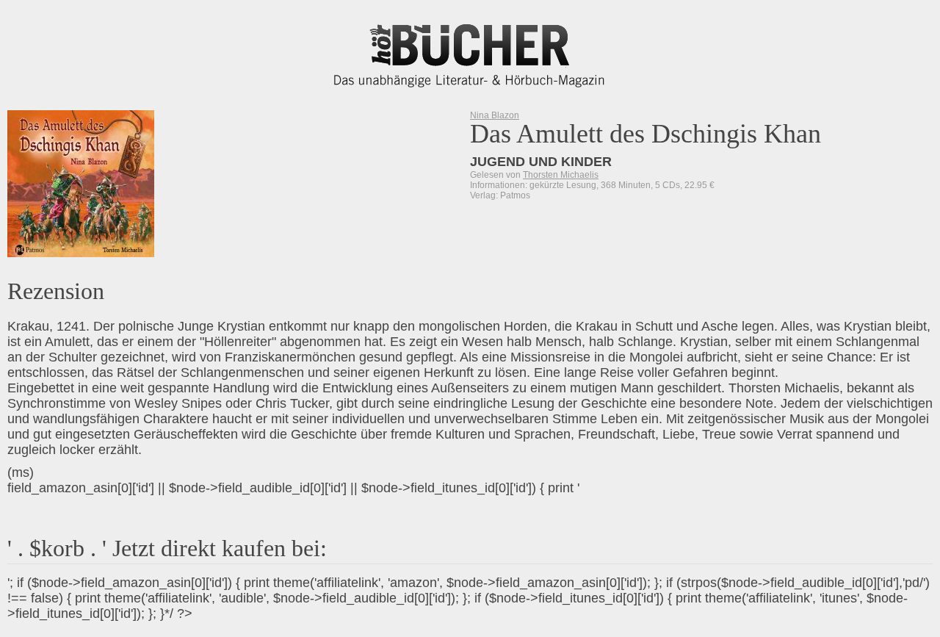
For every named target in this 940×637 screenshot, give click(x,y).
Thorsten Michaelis (561, 175)
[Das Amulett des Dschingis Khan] (76, 183)
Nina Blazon (494, 115)
